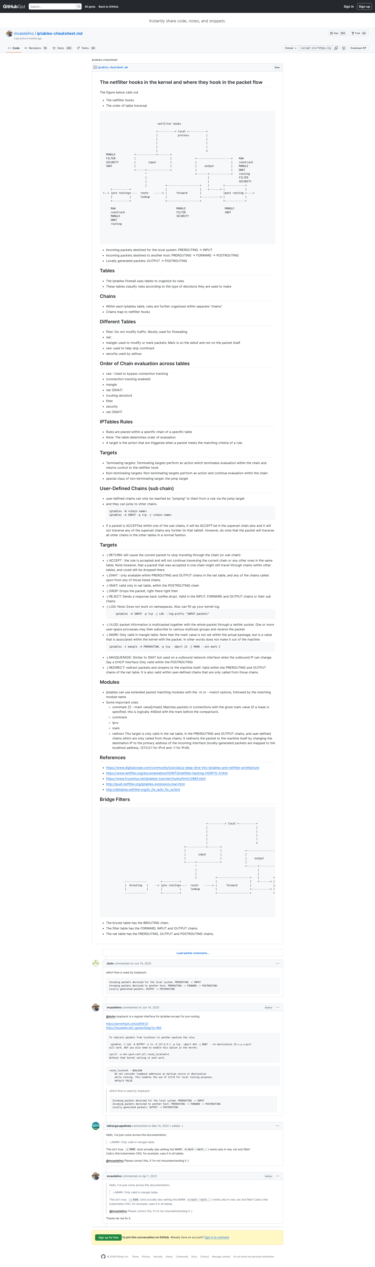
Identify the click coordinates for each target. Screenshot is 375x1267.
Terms (135, 1256)
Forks (88, 48)
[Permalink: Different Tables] (97, 321)
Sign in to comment (216, 1237)
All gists (90, 6)
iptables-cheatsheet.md (60, 33)
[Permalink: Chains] (97, 296)
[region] (187, 508)
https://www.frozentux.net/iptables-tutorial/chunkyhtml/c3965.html (156, 778)
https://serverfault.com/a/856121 (127, 1023)
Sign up (364, 6)
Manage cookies (221, 1256)
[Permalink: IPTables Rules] (97, 421)
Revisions (37, 48)
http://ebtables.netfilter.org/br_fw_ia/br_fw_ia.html (143, 789)
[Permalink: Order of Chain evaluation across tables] (97, 363)
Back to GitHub (108, 6)
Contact (204, 1256)
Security (157, 1256)
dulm (110, 963)
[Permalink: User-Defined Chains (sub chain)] (97, 488)
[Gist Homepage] (14, 6)
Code (16, 48)
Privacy (146, 1256)
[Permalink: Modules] (97, 682)
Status (169, 1256)
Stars (64, 48)
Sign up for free (108, 1237)
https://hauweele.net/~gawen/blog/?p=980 (134, 1027)
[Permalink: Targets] (97, 452)
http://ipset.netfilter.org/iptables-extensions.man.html (145, 784)
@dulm (111, 1016)
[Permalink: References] (97, 757)
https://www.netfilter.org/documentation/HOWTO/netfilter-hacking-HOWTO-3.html (167, 773)
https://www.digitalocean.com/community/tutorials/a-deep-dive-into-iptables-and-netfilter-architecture (182, 768)
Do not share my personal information (253, 1256)
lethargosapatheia (119, 1125)
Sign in (349, 6)
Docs (194, 1256)
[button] (336, 48)
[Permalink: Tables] (97, 270)
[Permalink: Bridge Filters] (97, 799)
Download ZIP (358, 48)
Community (182, 1256)
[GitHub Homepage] (103, 1256)
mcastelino (24, 33)
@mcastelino (115, 1160)
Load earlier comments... (193, 953)
